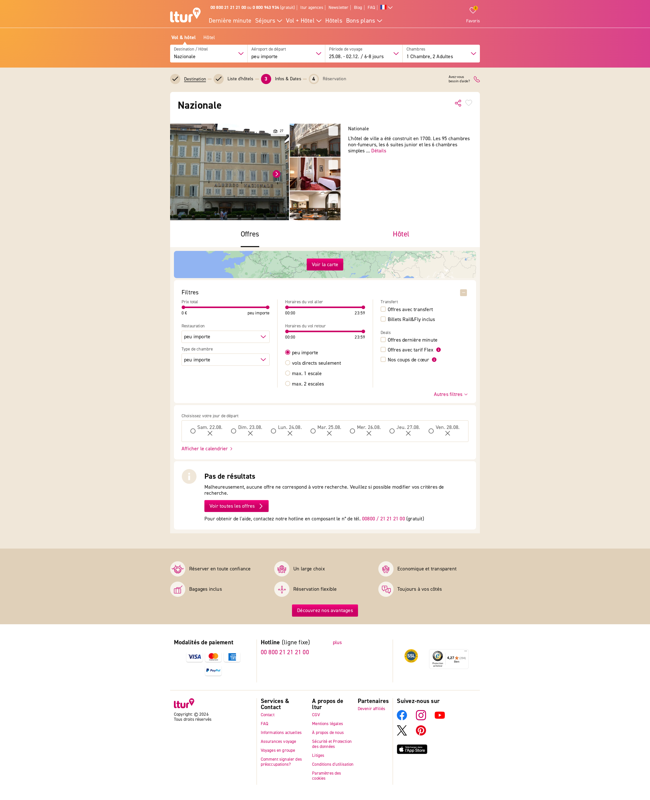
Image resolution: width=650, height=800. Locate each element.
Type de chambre (197, 349)
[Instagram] (421, 719)
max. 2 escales (308, 384)
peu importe (305, 353)
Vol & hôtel (183, 38)
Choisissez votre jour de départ (210, 416)
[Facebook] (402, 719)
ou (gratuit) (252, 7)
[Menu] (466, 652)
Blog (358, 7)
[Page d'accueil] (185, 15)
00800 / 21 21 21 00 (383, 519)
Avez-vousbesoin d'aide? (459, 79)
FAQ (371, 7)
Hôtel (209, 38)
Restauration (193, 326)
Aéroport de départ (268, 49)
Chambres (416, 49)
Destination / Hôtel (191, 49)
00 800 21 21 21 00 (285, 652)
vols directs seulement (316, 363)
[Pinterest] (421, 734)
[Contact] (477, 79)
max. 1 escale (307, 374)
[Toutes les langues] (386, 7)
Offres (250, 234)
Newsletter (339, 7)
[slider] (183, 307)
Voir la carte (325, 264)
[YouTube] (440, 719)
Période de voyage (346, 49)
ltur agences (311, 7)
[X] (402, 734)
